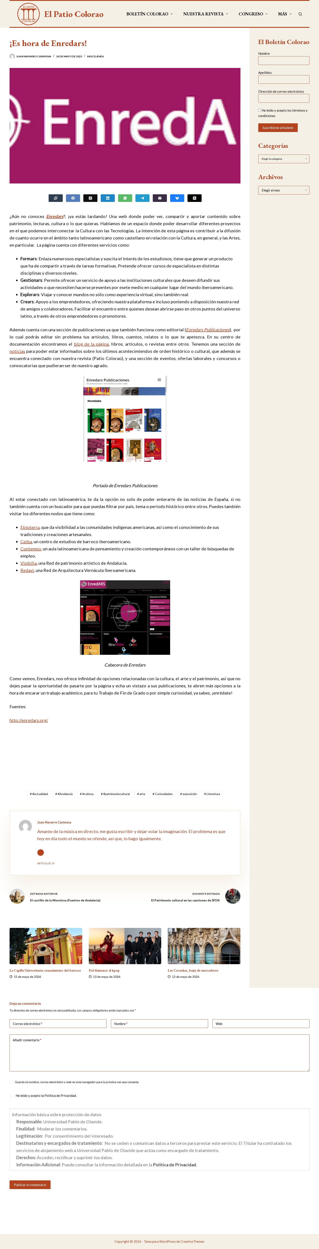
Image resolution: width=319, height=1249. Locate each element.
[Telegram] (142, 198)
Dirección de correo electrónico (281, 91)
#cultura (87, 794)
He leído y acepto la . (46, 1095)
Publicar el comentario (30, 1185)
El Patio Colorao (74, 14)
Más (282, 14)
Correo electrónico (27, 1024)
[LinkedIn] (108, 198)
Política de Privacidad (60, 1095)
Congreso (251, 14)
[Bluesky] (177, 198)
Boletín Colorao (147, 14)
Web (219, 1024)
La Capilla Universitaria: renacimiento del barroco (45, 970)
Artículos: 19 (45, 863)
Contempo (30, 548)
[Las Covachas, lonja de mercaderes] (204, 946)
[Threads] (90, 198)
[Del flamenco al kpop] (125, 946)
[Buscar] (300, 14)
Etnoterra (29, 527)
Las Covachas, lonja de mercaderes (193, 970)
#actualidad (39, 794)
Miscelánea (95, 56)
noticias (17, 351)
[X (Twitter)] (194, 198)
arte (141, 794)
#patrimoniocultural (115, 794)
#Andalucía (64, 794)
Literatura (212, 794)
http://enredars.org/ (29, 720)
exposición (188, 794)
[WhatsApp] (125, 198)
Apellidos (265, 72)
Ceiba (26, 541)
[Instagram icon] (40, 852)
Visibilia (28, 563)
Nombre (264, 53)
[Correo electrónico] (160, 198)
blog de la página (91, 343)
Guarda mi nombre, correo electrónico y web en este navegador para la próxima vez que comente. (77, 1082)
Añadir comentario (27, 1040)
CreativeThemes (192, 1241)
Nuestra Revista (203, 14)
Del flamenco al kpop (104, 970)
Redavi (27, 570)
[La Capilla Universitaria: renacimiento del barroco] (46, 946)
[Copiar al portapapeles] (56, 198)
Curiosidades (163, 794)
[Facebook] (73, 198)
